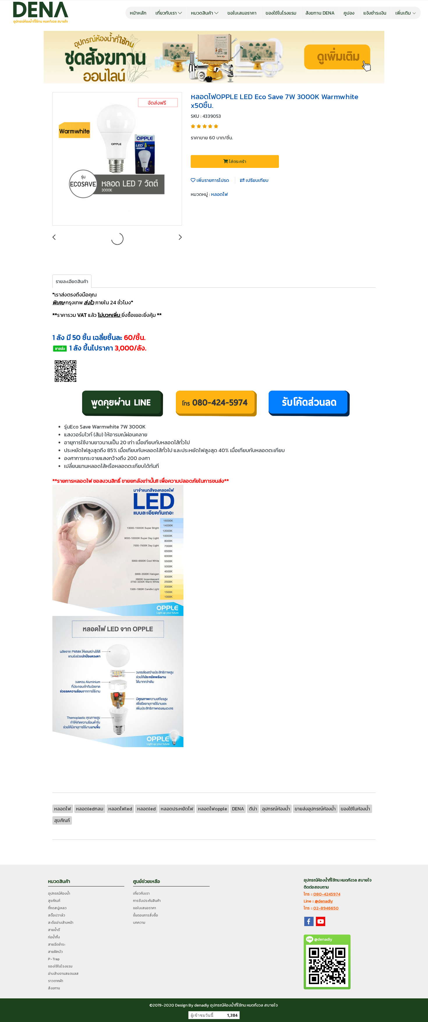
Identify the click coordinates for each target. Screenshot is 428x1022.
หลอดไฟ (219, 194)
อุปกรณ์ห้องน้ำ (59, 893)
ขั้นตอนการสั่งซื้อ (145, 915)
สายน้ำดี (54, 930)
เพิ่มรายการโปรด (212, 180)
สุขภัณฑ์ (54, 900)
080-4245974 (326, 894)
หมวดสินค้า (202, 12)
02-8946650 (326, 908)
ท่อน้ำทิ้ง (54, 937)
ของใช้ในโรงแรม (281, 12)
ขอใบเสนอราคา (242, 12)
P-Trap (54, 959)
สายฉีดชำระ (56, 944)
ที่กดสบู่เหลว (57, 908)
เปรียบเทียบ (256, 180)
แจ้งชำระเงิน (374, 12)
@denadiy (324, 901)
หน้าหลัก (138, 12)
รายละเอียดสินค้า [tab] (72, 281)
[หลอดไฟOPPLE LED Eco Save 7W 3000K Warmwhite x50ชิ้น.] (117, 159)
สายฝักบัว (55, 951)
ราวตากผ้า (55, 981)
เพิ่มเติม (403, 12)
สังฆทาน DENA (320, 12)
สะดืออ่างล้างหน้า (60, 922)
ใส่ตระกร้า (237, 162)
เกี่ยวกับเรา (166, 12)
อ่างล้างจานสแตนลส (63, 973)
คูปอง (349, 12)
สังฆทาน (54, 988)
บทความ (139, 922)
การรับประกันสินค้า (147, 900)
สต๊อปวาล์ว (56, 915)
